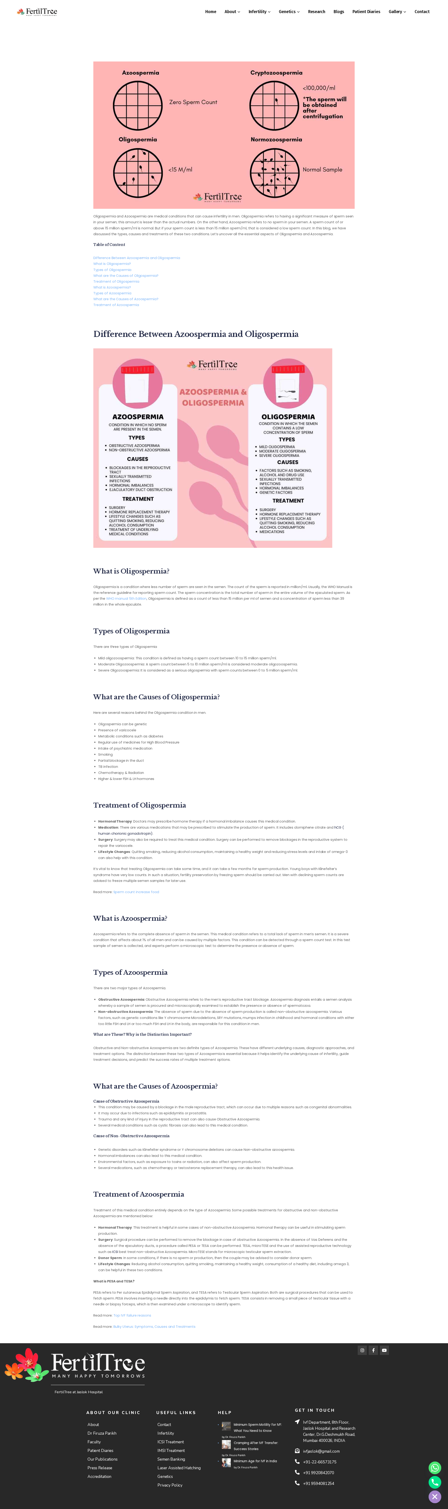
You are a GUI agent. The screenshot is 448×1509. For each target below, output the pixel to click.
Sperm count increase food (136, 892)
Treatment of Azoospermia (116, 305)
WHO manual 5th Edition (126, 598)
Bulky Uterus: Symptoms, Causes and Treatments (154, 1326)
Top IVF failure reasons (132, 1315)
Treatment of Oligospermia (116, 281)
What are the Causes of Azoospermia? (125, 299)
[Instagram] (362, 1350)
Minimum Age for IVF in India (255, 1461)
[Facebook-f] (373, 1350)
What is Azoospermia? (112, 287)
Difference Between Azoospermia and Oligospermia (136, 258)
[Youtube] (384, 1350)
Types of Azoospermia (112, 293)
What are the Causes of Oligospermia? (125, 275)
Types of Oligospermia (112, 269)
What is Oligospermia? (112, 263)
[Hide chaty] (435, 1497)
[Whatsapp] (435, 1468)
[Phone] (435, 1482)
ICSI (115, 1251)
